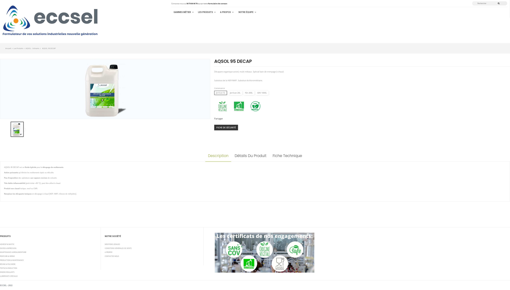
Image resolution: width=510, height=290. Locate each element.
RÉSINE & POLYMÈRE (7, 264)
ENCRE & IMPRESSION (8, 248)
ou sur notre (197, 3)
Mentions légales (112, 244)
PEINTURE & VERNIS (7, 256)
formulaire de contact (217, 3)
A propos (108, 252)
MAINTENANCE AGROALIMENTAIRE (13, 252)
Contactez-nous (112, 256)
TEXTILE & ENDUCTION (8, 268)
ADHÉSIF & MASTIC (7, 244)
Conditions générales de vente (118, 248)
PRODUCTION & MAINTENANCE (12, 260)
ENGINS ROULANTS (7, 272)
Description (218, 155)
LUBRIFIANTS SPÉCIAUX (9, 276)
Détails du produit (250, 155)
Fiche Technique (287, 155)
